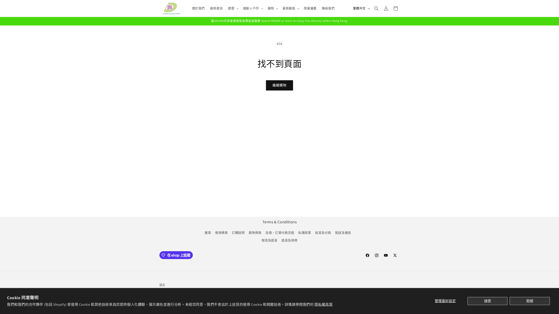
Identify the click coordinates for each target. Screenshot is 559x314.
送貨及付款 (323, 233)
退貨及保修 (289, 240)
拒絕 (529, 301)
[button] (232, 8)
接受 (487, 301)
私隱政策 (304, 233)
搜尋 (208, 233)
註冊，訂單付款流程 (280, 233)
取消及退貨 (270, 240)
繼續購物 (279, 85)
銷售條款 (255, 233)
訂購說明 (238, 233)
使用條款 (221, 233)
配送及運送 (343, 233)
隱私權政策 (323, 304)
